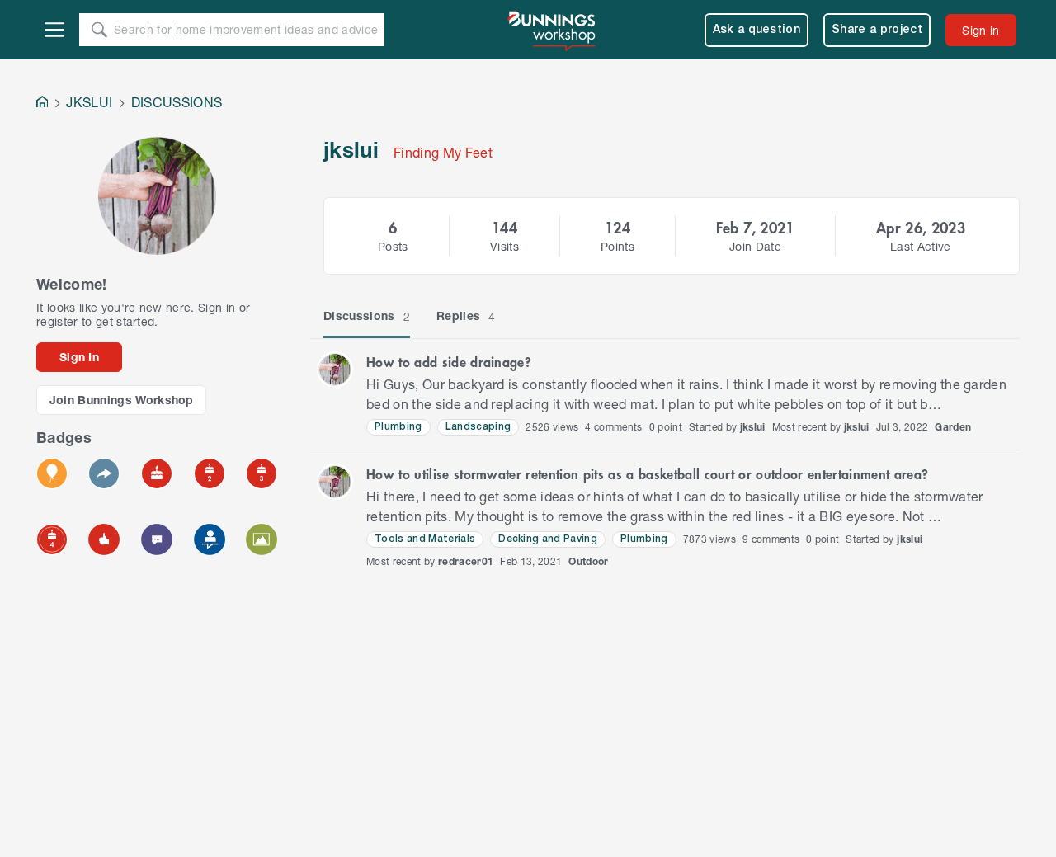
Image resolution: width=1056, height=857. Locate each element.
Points (617, 246)
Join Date (755, 246)
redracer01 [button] (465, 561)
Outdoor (588, 561)
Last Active (920, 246)
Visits (504, 246)
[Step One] (209, 539)
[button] (334, 369)
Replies (466, 315)
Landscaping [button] (479, 426)
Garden (953, 427)
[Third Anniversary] (261, 473)
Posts (393, 246)
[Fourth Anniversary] (52, 539)
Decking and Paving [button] (547, 539)
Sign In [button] (79, 357)
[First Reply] (104, 473)
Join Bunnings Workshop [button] (122, 400)
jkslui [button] (753, 427)
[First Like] (104, 539)
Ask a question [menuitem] (757, 30)
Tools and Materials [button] (425, 539)
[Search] (99, 29)
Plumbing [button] (398, 426)
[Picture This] (261, 539)
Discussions (366, 315)
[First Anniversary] (156, 473)
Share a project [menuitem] (877, 30)
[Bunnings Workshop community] (553, 30)
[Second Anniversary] (209, 473)
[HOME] (42, 103)
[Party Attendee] (52, 473)
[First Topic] (156, 539)
